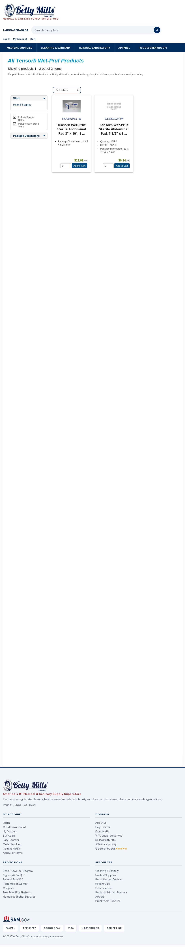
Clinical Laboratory (94, 47)
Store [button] (16, 98)
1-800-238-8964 (15, 30)
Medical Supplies (20, 47)
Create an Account (14, 827)
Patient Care (102, 883)
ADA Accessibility (106, 844)
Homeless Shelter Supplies (19, 896)
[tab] (29, 98)
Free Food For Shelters (17, 892)
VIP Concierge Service (108, 835)
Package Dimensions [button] (26, 135)
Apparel (124, 47)
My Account (20, 38)
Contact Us (102, 831)
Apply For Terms (13, 852)
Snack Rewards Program (18, 870)
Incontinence (103, 888)
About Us (100, 822)
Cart (33, 38)
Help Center (102, 827)
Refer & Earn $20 (13, 879)
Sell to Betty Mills (105, 839)
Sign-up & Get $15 (14, 875)
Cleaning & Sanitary (56, 47)
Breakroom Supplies (108, 900)
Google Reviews (111, 848)
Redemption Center (15, 883)
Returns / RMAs (12, 848)
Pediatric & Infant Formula (111, 892)
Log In (6, 38)
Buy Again (9, 835)
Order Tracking (12, 844)
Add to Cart (79, 165)
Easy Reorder (11, 839)
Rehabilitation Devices (109, 879)
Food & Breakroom (153, 47)
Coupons (8, 888)
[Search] (157, 30)
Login (6, 822)
